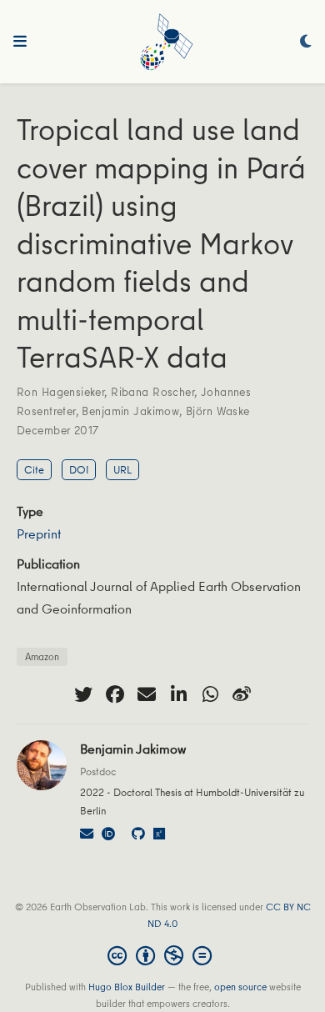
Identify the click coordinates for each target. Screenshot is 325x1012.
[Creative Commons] (163, 955)
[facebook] (115, 694)
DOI (78, 469)
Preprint (39, 533)
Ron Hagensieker (60, 391)
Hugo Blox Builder (126, 986)
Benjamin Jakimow (130, 411)
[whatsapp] (210, 694)
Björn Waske (218, 411)
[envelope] (146, 694)
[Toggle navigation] (20, 42)
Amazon (42, 656)
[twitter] (83, 694)
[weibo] (241, 694)
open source (240, 986)
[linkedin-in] (178, 694)
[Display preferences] (306, 42)
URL (122, 469)
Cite (34, 469)
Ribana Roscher (152, 391)
